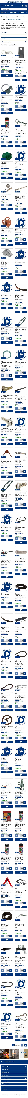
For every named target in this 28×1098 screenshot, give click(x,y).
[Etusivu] (9, 5)
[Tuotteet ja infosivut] (2, 5)
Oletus (15, 44)
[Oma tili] (22, 5)
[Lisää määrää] (10, 71)
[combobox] (14, 9)
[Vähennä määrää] (2, 71)
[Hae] (25, 9)
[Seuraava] (25, 1045)
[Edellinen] (22, 1045)
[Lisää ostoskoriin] (7, 75)
